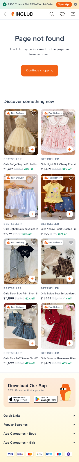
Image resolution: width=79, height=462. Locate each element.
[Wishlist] (62, 14)
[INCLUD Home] (22, 14)
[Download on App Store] (19, 399)
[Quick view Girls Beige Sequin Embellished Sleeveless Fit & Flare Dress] (32, 149)
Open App (64, 4)
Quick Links (12, 416)
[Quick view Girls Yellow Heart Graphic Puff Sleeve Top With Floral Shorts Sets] (69, 214)
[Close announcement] (75, 4)
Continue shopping (39, 70)
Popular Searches (16, 425)
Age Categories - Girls (20, 442)
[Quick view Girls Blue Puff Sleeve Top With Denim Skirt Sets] (32, 343)
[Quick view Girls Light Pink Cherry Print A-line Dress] (69, 149)
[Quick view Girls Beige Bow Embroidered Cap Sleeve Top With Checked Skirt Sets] (69, 279)
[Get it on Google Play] (45, 399)
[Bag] (72, 14)
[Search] (51, 14)
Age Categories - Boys (20, 433)
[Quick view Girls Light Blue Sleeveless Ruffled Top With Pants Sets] (32, 214)
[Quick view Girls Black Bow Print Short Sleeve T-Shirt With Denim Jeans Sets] (32, 279)
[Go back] (6, 14)
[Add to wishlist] (33, 113)
